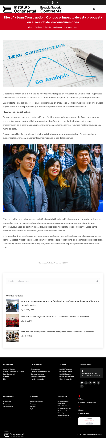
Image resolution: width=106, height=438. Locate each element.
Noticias (50, 262)
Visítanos (81, 399)
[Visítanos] (79, 396)
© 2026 (78, 434)
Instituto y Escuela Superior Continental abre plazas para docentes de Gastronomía (57, 331)
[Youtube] (94, 383)
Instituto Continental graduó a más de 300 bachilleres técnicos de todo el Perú (55, 316)
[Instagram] (86, 383)
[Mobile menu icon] (100, 9)
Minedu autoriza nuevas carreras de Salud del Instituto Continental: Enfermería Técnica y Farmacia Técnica (60, 303)
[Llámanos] (79, 407)
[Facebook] (82, 383)
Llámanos (81, 410)
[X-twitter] (82, 386)
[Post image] (12, 305)
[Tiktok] (90, 383)
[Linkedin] (98, 383)
